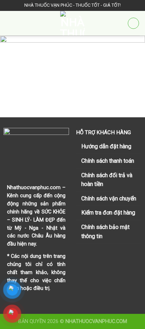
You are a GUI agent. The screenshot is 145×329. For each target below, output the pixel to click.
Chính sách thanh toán (107, 160)
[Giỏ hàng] (133, 23)
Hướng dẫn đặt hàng (106, 146)
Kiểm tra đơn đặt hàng (108, 212)
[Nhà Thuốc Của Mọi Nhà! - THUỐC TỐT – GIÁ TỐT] (72, 23)
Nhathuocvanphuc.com (34, 187)
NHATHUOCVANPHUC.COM (96, 321)
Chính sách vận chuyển (108, 198)
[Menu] (9, 23)
